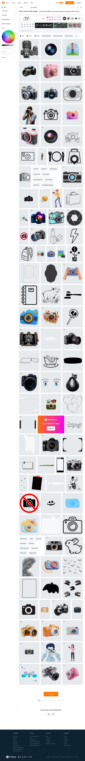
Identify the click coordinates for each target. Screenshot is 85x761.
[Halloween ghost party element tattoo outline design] (72, 317)
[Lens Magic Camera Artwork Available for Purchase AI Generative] (74, 465)
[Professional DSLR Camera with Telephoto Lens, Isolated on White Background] (38, 236)
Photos (13, 2)
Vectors (7, 2)
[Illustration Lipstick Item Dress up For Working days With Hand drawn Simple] (56, 236)
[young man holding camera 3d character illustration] (72, 49)
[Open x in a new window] (28, 756)
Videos (19, 2)
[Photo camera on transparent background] (28, 609)
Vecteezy (15, 738)
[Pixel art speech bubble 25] (51, 525)
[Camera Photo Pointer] (24, 217)
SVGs (23, 35)
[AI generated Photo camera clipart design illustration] (56, 217)
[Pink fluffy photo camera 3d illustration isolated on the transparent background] (51, 71)
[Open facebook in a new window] (18, 756)
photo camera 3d (68, 35)
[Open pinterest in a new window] (24, 756)
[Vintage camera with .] (29, 338)
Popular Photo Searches (35, 743)
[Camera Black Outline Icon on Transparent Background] (51, 114)
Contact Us (48, 738)
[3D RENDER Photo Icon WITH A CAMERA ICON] (61, 254)
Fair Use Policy (75, 756)
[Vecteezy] (3, 3)
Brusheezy (15, 736)
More (32, 2)
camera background (37, 179)
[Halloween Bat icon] (51, 588)
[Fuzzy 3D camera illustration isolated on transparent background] (72, 674)
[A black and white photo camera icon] (72, 93)
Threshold (4, 51)
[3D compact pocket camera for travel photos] (51, 566)
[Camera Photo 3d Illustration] (29, 93)
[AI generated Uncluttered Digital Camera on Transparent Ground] (51, 444)
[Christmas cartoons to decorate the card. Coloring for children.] (51, 360)
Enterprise (15, 741)
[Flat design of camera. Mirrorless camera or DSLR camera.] (72, 177)
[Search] (77, 7)
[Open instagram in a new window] (20, 756)
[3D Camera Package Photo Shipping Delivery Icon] (44, 198)
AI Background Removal (18, 749)
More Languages (67, 745)
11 (58, 700)
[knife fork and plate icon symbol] (56, 156)
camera (77, 35)
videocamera (36, 185)
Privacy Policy (68, 756)
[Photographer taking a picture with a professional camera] (29, 114)
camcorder (35, 168)
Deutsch (65, 741)
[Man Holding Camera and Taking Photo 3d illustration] (42, 156)
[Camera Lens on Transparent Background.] (51, 136)
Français (65, 743)
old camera (31, 543)
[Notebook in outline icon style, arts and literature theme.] (29, 295)
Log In (78, 2)
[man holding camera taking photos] (56, 198)
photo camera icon (46, 35)
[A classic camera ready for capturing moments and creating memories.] (28, 198)
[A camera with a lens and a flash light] (51, 674)
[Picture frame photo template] (29, 273)
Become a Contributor (50, 743)
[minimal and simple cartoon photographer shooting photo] (51, 652)
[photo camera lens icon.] (51, 49)
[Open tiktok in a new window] (26, 756)
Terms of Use (62, 756)
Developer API (16, 745)
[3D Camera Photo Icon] (29, 317)
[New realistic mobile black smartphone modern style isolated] (60, 465)
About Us (48, 740)
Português (66, 740)
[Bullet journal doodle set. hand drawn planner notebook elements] (27, 465)
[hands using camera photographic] (72, 273)
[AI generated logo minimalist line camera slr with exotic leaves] (72, 136)
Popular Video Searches (35, 745)
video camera (23, 553)
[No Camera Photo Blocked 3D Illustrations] (24, 236)
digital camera (23, 538)
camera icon (44, 168)
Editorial (25, 2)
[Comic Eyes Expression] (51, 382)
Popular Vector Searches (35, 741)
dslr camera (38, 538)
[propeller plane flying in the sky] (74, 424)
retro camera (35, 548)
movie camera (46, 174)
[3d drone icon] (29, 674)
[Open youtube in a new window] (30, 756)
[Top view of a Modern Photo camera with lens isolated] (29, 49)
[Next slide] (81, 35)
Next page (51, 694)
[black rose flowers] (23, 483)
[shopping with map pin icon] (74, 156)
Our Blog (48, 741)
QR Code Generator (17, 751)
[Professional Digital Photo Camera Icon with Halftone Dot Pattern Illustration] (25, 177)
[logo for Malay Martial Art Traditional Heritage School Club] (74, 483)
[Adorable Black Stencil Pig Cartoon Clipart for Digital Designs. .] (51, 295)
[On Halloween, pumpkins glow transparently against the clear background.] (51, 503)
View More (74, 25)
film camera (23, 543)
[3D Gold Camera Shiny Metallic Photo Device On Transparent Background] (29, 630)
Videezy (14, 740)
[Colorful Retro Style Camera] (72, 630)
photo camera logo (57, 35)
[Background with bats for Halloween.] (72, 566)
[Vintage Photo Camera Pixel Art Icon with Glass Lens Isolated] (77, 609)
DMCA (31, 738)
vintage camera (32, 553)
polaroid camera (53, 168)
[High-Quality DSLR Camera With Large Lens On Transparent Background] (61, 609)
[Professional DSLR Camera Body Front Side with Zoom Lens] (29, 382)
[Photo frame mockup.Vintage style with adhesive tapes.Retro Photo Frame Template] (36, 483)
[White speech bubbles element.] (29, 444)
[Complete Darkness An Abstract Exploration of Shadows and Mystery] (72, 295)
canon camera (36, 174)
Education (15, 743)
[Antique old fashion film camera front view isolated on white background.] (54, 545)
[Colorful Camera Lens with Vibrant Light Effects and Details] (38, 217)
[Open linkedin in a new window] (22, 756)
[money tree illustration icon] (75, 254)
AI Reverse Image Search (18, 747)
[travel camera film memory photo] (27, 156)
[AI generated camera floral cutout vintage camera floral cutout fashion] (51, 317)
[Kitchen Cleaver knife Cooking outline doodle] (29, 360)
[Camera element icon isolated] (72, 525)
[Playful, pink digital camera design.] (29, 136)
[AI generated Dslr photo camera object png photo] (29, 71)
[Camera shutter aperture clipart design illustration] (74, 217)
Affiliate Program (33, 740)
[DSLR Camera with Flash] (72, 338)
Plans (57, 2)
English (65, 736)
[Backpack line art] (27, 254)
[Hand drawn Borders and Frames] (29, 588)
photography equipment (47, 185)
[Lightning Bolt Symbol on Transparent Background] (74, 236)
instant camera (48, 179)
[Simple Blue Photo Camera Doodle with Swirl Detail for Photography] (72, 503)
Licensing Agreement (34, 736)
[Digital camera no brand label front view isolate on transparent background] (51, 93)
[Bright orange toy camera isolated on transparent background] (51, 630)
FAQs (47, 736)
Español (65, 738)
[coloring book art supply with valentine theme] (72, 404)
